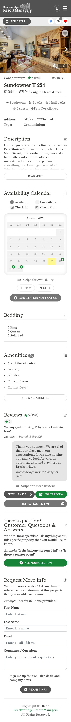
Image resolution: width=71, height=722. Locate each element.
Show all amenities (35, 398)
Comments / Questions (20, 650)
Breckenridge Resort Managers (36, 710)
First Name (11, 607)
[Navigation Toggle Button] (65, 8)
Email (8, 636)
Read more (35, 176)
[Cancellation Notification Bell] (62, 259)
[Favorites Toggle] (65, 21)
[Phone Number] (57, 8)
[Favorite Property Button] (65, 33)
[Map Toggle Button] (51, 21)
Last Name (11, 622)
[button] (4, 49)
